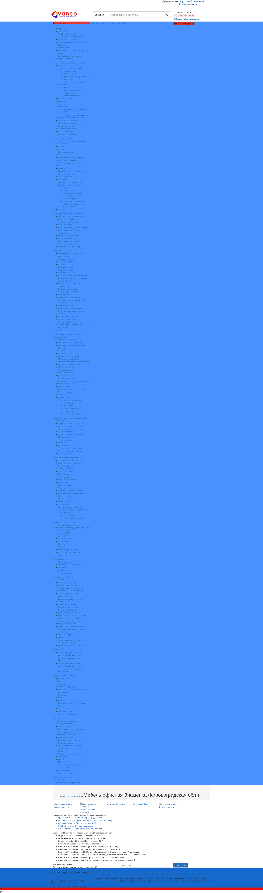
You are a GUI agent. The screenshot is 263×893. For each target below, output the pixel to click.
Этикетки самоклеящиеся (69, 120)
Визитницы (63, 264)
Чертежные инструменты (69, 400)
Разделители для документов (71, 310)
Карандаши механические (70, 342)
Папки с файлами (66, 280)
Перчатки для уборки (67, 585)
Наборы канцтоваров (67, 726)
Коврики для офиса (67, 623)
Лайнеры (62, 350)
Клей (60, 154)
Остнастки (69, 190)
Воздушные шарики (67, 720)
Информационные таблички (70, 423)
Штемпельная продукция (69, 184)
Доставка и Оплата (66, 869)
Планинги (62, 106)
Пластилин (63, 756)
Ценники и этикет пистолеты (71, 117)
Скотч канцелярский (67, 160)
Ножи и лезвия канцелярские (71, 157)
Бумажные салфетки (67, 609)
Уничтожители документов (70, 507)
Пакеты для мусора (67, 582)
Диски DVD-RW (65, 538)
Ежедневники (64, 84)
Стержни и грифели (67, 391)
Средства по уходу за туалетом (72, 640)
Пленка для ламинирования (71, 490)
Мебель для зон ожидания (70, 564)
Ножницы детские (66, 731)
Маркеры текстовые (67, 367)
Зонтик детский (65, 723)
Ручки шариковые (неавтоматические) (67, 376)
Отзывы (116, 23)
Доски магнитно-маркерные (70, 428)
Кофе (60, 697)
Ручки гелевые (64, 372)
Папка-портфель (65, 737)
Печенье (62, 694)
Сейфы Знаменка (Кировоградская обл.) (76, 825)
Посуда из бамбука (66, 711)
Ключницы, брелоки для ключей (72, 275)
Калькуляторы (64, 474)
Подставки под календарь (69, 246)
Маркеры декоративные (69, 356)
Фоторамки (63, 445)
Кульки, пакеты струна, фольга (72, 645)
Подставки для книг (67, 742)
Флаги (61, 779)
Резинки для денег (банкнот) (71, 171)
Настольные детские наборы (71, 729)
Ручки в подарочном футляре (71, 389)
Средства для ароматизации (71, 626)
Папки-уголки (64, 294)
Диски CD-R (63, 541)
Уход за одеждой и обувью (70, 598)
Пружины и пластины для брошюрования (69, 497)
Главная (61, 795)
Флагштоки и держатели (69, 782)
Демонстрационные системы (71, 426)
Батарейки (70, 515)
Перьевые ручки (65, 369)
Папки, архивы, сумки (63, 250)
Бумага (56, 25)
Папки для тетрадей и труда (71, 740)
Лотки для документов (68, 221)
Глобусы (62, 101)
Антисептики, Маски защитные (72, 140)
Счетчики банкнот (66, 471)
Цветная (62, 31)
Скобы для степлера (67, 176)
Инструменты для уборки (69, 618)
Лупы (60, 165)
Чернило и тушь (65, 397)
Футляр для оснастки (74, 201)
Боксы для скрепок (66, 206)
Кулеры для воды (66, 485)
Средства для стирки (67, 642)
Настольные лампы (67, 479)
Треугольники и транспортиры (71, 409)
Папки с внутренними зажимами (72, 278)
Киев (89, 880)
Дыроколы (62, 149)
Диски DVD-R (64, 535)
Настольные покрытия (68, 243)
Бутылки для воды (66, 678)
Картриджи (58, 649)
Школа (56, 718)
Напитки (62, 700)
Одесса (101, 880)
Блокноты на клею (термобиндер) (73, 69)
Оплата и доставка (100, 23)
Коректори (63, 347)
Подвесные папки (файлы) (70, 308)
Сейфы (61, 570)
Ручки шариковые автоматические (73, 380)
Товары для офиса (61, 138)
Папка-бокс (63, 313)
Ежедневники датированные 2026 (73, 88)
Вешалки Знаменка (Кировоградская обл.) (77, 823)
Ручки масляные (65, 383)
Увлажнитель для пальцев (70, 182)
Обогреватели (64, 487)
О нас (55, 869)
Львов (94, 880)
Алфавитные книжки (67, 128)
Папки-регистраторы (67, 289)
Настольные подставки (68, 241)
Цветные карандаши (67, 773)
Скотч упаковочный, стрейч (70, 162)
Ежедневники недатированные (71, 94)
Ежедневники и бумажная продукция (69, 62)
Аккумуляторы (71, 512)
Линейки (69, 405)
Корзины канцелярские (68, 235)
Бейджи (61, 420)
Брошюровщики (65, 465)
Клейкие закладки (66, 131)
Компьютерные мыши (68, 549)
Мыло (60, 637)
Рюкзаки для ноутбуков (68, 316)
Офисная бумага (66, 58)
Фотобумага (63, 47)
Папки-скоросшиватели (68, 291)
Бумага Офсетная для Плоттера (72, 42)
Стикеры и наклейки (67, 134)
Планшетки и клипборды (69, 297)
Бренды (127, 23)
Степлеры (62, 179)
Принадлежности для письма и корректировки (67, 335)
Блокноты (62, 65)
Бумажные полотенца (68, 607)
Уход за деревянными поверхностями (68, 594)
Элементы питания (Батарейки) (72, 509)
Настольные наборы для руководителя (69, 231)
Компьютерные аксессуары (65, 522)
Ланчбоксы (63, 683)
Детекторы (63, 482)
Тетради (62, 751)
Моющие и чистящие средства (72, 615)
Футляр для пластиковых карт (71, 216)
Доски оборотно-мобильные (70, 434)
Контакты (80, 869)
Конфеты (62, 681)
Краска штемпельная (74, 204)
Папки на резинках (66, 272)
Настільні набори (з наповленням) (73, 227)
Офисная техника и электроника (68, 457)
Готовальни (70, 402)
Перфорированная (66, 33)
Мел (60, 762)
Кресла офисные (66, 561)
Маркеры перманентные (69, 364)
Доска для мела (65, 453)
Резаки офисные (65, 501)
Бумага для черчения (68, 39)
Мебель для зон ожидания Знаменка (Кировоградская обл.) (85, 820)
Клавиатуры (63, 544)
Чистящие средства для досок (71, 448)
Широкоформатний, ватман (70, 55)
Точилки (61, 394)
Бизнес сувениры (66, 219)
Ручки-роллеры (65, 386)
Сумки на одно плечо (67, 321)
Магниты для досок (66, 437)
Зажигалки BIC (64, 601)
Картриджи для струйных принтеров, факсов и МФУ (70, 664)
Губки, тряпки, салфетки (69, 612)
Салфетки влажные (67, 604)
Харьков (109, 880)
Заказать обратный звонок (187, 18)
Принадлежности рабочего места (68, 213)
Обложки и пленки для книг (70, 753)
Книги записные (72, 73)
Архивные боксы (65, 261)
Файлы (61, 330)
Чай (60, 708)
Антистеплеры (64, 143)
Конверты (62, 103)
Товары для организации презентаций (70, 417)
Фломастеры (64, 770)
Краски (61, 759)
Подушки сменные (73, 193)
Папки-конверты (65, 305)
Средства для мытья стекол (70, 590)
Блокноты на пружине (75, 81)
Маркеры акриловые (67, 339)
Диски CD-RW (64, 533)
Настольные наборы (67, 238)
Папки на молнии (66, 258)
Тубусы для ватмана (74, 413)
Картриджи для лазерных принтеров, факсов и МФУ (70, 653)
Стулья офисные (65, 572)
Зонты (61, 579)
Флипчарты (63, 442)
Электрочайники (65, 468)
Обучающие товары (67, 734)
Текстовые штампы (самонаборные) (73, 197)
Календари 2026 (65, 98)
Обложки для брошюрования (71, 493)
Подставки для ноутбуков (69, 463)
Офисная (62, 28)
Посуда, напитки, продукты (65, 675)
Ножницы (62, 168)
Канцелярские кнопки (68, 151)
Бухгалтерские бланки (68, 125)
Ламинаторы (64, 476)
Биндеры (62, 146)
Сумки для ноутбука (67, 319)
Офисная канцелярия (86, 878)
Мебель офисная (61, 559)
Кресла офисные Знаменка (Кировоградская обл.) (80, 817)
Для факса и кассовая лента (71, 36)
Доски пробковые (66, 431)
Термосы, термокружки (68, 714)
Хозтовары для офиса (63, 576)
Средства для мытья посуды (71, 587)
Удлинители (63, 504)
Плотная (62, 44)
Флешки (61, 546)
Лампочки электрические (69, 620)
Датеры (68, 187)
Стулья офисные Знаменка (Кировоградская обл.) (80, 828)
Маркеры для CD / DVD (68, 358)
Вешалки (62, 567)
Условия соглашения (94, 869)
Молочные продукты (67, 686)
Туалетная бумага (66, 634)
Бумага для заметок (67, 123)
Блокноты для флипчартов (70, 450)
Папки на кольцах (66, 269)
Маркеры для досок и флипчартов (73, 361)
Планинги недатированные (77, 114)
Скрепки (62, 209)
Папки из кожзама (66, 267)
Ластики (61, 353)
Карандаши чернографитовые (71, 345)
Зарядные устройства (68, 460)
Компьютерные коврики (68, 524)
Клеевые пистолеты (67, 173)
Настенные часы (65, 224)
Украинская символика (63, 777)
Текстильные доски (66, 439)
